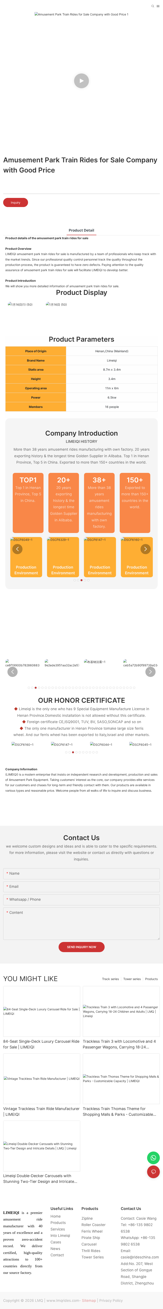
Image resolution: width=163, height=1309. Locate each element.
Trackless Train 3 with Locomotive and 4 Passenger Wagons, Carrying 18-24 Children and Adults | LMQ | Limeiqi (119, 1044)
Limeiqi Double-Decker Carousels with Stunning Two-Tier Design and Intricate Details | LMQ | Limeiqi (38, 1179)
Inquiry (15, 202)
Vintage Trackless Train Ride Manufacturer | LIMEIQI (41, 1111)
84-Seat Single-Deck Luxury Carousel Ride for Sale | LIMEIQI (41, 1044)
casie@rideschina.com (140, 1257)
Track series (110, 979)
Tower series (132, 979)
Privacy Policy (111, 1300)
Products (151, 979)
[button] (17, 549)
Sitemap (89, 1300)
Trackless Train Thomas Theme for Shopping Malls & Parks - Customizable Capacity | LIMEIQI (118, 1111)
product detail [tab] (81, 230)
